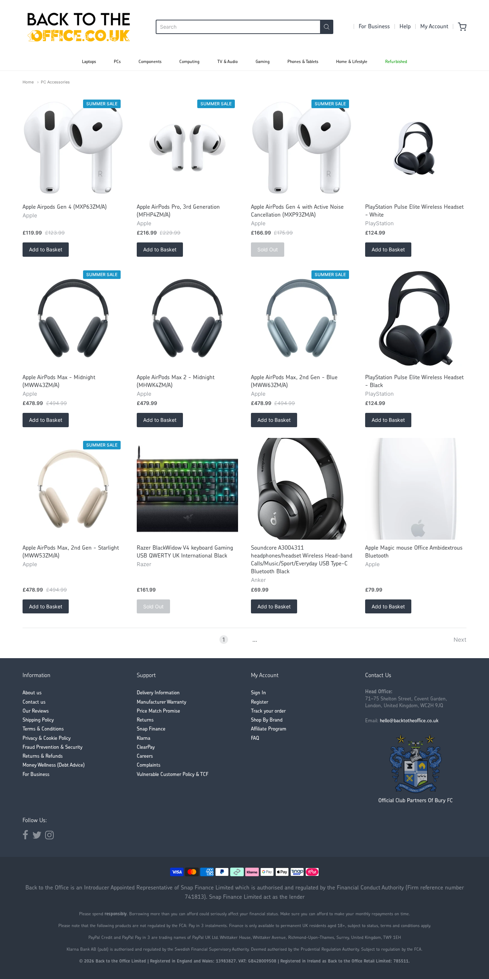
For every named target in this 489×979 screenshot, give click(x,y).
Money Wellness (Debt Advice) (53, 765)
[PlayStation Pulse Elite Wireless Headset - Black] (415, 318)
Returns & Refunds (43, 756)
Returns (145, 720)
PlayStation (379, 223)
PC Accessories (55, 82)
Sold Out (267, 249)
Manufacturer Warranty (161, 702)
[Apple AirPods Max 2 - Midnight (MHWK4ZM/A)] (187, 318)
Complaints (148, 765)
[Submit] (326, 27)
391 (266, 639)
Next (460, 639)
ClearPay (146, 747)
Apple (30, 215)
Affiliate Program (268, 729)
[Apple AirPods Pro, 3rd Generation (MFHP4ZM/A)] (187, 147)
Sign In (258, 693)
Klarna (143, 738)
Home (28, 82)
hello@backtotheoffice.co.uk (409, 721)
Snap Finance (151, 729)
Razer (144, 564)
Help (405, 27)
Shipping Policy (38, 720)
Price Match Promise (158, 711)
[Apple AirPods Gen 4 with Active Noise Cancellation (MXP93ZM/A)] (301, 147)
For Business (374, 27)
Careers (145, 756)
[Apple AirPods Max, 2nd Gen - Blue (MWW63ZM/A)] (301, 318)
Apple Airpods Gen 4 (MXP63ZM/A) (65, 207)
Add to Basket (45, 249)
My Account (434, 27)
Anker (258, 580)
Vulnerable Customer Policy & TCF (172, 774)
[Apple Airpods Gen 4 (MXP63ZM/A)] (73, 147)
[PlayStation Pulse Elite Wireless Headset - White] (415, 147)
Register (259, 702)
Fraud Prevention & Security (52, 747)
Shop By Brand (266, 720)
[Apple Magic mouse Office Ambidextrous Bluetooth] (415, 488)
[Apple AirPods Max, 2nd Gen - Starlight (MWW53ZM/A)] (73, 488)
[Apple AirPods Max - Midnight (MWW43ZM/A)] (73, 318)
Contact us (34, 702)
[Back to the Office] (79, 27)
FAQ (255, 738)
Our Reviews (36, 711)
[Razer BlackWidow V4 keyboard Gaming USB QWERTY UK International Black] (187, 488)
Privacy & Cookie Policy (47, 738)
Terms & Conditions (43, 729)
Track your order (268, 711)
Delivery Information (158, 693)
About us (32, 693)
